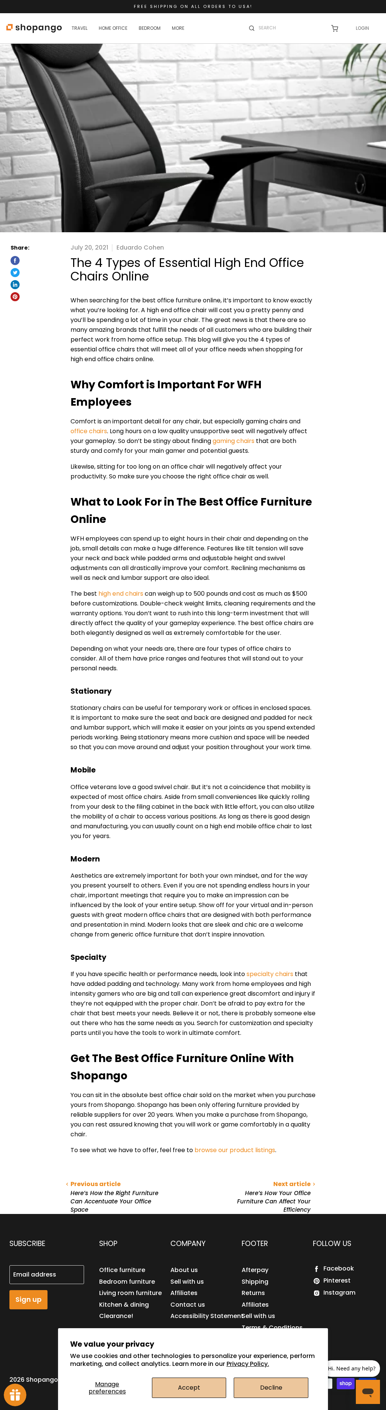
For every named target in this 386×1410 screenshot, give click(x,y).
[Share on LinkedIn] (15, 284)
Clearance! (116, 1316)
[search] (290, 28)
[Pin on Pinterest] (15, 296)
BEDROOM (150, 28)
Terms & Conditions (272, 1327)
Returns (253, 1293)
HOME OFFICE (113, 28)
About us (184, 1270)
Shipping (255, 1281)
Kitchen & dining (124, 1304)
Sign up (28, 1299)
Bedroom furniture (127, 1281)
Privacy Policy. (248, 1363)
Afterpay (255, 1270)
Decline (271, 1387)
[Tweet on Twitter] (15, 272)
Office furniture (122, 1270)
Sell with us (187, 1281)
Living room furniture (130, 1293)
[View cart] (334, 28)
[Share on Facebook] (15, 260)
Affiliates (184, 1293)
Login (362, 28)
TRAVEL (79, 28)
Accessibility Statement (207, 1316)
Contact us (187, 1304)
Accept (189, 1387)
